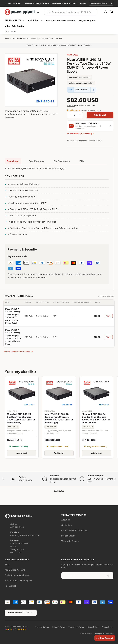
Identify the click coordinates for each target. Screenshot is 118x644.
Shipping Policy (58, 627)
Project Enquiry (87, 20)
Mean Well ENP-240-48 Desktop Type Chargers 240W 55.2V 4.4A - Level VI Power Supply (58, 418)
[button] (112, 12)
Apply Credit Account (15, 570)
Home (7, 38)
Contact (82, 3)
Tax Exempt (10, 586)
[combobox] (70, 12)
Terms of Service (42, 627)
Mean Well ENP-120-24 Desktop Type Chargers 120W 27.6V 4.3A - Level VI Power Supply (96, 418)
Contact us (66, 525)
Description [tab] (13, 161)
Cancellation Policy (76, 627)
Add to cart (100, 115)
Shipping (71, 105)
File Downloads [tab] (62, 161)
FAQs (7, 564)
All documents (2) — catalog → (80, 134)
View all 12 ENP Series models (16, 351)
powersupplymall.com (19, 626)
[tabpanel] (57, 202)
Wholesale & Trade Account (64, 3)
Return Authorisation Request (18, 580)
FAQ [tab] (81, 161)
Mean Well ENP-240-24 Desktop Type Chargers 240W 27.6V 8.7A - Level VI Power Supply (21, 418)
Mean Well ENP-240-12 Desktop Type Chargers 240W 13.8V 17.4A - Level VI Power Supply (46, 38)
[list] (31, 80)
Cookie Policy (86, 633)
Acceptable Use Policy (104, 633)
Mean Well (72, 55)
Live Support (106, 638)
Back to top (59, 491)
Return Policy (92, 627)
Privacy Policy (107, 627)
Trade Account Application (17, 575)
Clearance (10, 31)
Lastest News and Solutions (60, 20)
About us (65, 519)
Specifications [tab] (36, 161)
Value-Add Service (14, 26)
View (108, 316)
